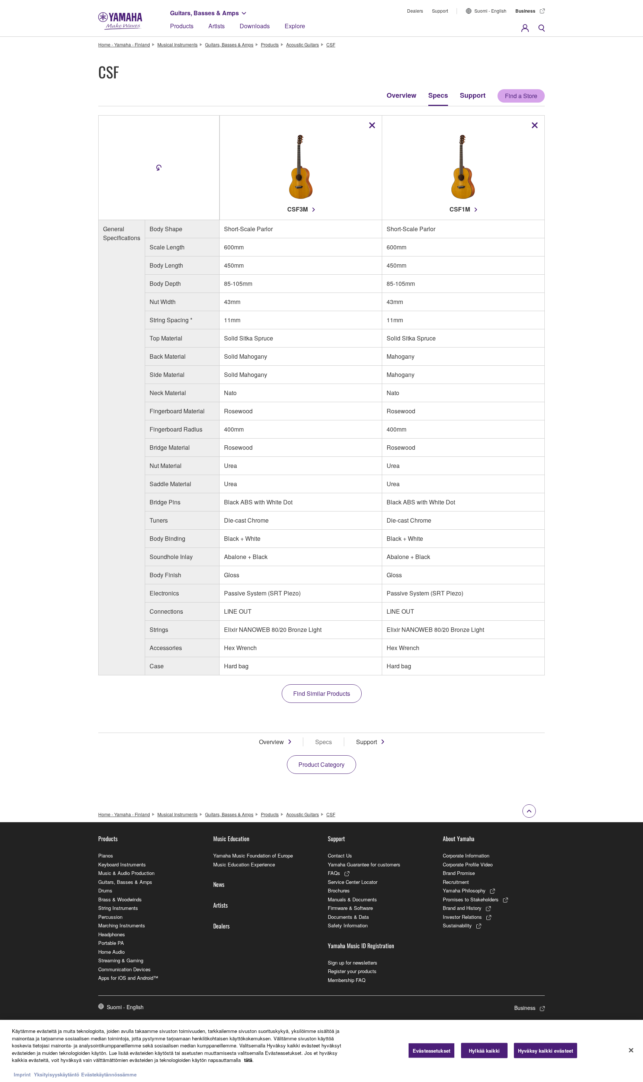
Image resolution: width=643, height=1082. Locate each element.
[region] (321, 1051)
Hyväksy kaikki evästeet (545, 1050)
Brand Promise (459, 872)
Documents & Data (348, 916)
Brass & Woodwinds (120, 899)
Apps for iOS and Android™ (128, 977)
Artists (216, 26)
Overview (401, 95)
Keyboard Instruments (122, 864)
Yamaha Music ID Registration (361, 945)
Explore (295, 26)
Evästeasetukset (431, 1050)
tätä (248, 1059)
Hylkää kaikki (484, 1050)
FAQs (334, 872)
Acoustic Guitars (302, 44)
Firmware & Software (350, 907)
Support (440, 10)
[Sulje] (631, 1050)
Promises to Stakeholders (471, 899)
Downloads (255, 26)
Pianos (105, 855)
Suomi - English (490, 10)
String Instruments (118, 907)
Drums (105, 890)
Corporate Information (466, 855)
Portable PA (111, 942)
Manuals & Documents (352, 899)
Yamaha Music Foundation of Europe (253, 855)
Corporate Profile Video (468, 864)
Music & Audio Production (126, 872)
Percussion (110, 916)
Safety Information (348, 925)
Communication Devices (124, 969)
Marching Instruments (121, 925)
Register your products (352, 971)
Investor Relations (462, 916)
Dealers (415, 10)
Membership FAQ (346, 980)
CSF (330, 44)
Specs (438, 95)
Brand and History (462, 907)
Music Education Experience (244, 864)
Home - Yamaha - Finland (124, 44)
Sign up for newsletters (352, 962)
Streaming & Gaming (120, 960)
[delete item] (372, 125)
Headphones (111, 934)
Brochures (339, 890)
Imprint (22, 1074)
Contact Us (340, 855)
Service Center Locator (352, 881)
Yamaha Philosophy (464, 890)
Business (525, 10)
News (218, 884)
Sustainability (457, 925)
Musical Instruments (177, 44)
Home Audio (111, 951)
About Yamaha (458, 838)
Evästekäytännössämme (109, 1074)
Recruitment (456, 881)
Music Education (231, 838)
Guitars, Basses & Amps (204, 13)
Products (181, 26)
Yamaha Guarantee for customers (364, 864)
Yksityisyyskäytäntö (56, 1074)
